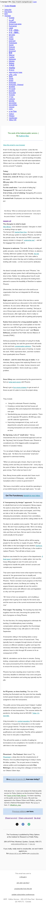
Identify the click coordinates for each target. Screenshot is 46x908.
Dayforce (39, 546)
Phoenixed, (7, 757)
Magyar (11, 55)
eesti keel (12, 41)
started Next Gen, (21, 232)
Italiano (11, 63)
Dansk (11, 39)
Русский (12, 89)
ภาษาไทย (13, 111)
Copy (35, 2)
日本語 (11, 65)
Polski (11, 80)
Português (12, 83)
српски (11, 107)
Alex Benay (7, 227)
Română (12, 87)
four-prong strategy (20, 387)
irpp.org (32, 844)
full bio (35, 803)
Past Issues (8, 12)
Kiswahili (12, 93)
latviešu (11, 101)
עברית (11, 97)
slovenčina (12, 103)
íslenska (12, 61)
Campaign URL (5, 2)
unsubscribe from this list (23, 889)
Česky (11, 37)
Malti (11, 76)
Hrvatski (12, 35)
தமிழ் (11, 109)
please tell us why (15, 853)
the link (36, 254)
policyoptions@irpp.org (19, 844)
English (11, 18)
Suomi (11, 45)
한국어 (11, 70)
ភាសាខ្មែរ (12, 68)
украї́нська (13, 118)
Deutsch (12, 49)
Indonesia (12, 59)
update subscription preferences (23, 894)
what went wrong (15, 382)
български (13, 26)
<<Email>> (23, 877)
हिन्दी (10, 53)
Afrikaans (12, 22)
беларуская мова (15, 24)
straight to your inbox (31, 496)
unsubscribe (34, 853)
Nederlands (13, 43)
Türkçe (11, 114)
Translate (7, 16)
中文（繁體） (14, 32)
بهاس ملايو (13, 74)
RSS (6, 14)
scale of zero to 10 (18, 779)
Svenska (12, 95)
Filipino (11, 116)
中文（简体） (14, 30)
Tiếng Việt (12, 120)
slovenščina (13, 105)
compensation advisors (23, 346)
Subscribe (7, 10)
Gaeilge (11, 57)
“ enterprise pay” (29, 240)
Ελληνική (12, 51)
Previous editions (19, 811)
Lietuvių (12, 99)
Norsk (11, 78)
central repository (24, 721)
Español (12, 91)
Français (12, 47)
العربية (11, 20)
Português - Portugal (16, 85)
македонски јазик (15, 72)
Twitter (10, 6)
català (11, 28)
